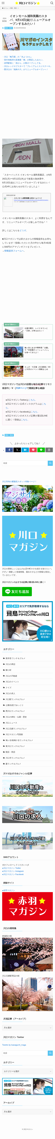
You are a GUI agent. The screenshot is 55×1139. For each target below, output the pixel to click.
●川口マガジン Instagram (13, 871)
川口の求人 (10, 693)
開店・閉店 (8, 28)
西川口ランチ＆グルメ (15, 711)
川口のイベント (12, 682)
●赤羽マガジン (8, 890)
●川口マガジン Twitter (11, 868)
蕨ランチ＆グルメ (13, 764)
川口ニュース (11, 723)
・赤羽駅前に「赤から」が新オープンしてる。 (22, 63)
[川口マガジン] (27, 3)
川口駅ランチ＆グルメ (15, 699)
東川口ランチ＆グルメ (15, 746)
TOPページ (21, 388)
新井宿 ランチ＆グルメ (15, 658)
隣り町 (8, 670)
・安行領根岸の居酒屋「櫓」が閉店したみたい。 (23, 60)
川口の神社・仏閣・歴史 (16, 717)
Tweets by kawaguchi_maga (14, 1045)
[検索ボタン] (52, 3)
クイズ (8, 687)
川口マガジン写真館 (14, 734)
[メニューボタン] (3, 3)
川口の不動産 (11, 676)
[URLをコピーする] (49, 450)
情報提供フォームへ (14, 250)
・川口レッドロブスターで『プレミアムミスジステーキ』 (27, 66)
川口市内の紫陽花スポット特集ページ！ (19, 481)
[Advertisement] (27, 102)
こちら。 (33, 400)
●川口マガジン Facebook (13, 874)
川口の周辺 (10, 664)
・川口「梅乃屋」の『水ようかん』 (17, 57)
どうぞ (23, 230)
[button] (9, 450)
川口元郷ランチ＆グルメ (16, 729)
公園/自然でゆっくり (14, 705)
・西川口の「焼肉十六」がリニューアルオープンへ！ (25, 69)
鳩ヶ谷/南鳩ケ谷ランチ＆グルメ (19, 740)
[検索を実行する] (50, 463)
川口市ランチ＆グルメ (15, 758)
